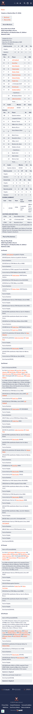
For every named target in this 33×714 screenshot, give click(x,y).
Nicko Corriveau (16, 74)
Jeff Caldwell (15, 60)
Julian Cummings (16, 98)
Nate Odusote (15, 66)
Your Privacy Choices (15, 707)
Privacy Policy (5, 705)
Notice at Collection (25, 707)
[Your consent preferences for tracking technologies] (2, 711)
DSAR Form (5, 707)
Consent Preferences (15, 705)
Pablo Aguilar (15, 69)
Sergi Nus (14, 63)
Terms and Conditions (26, 705)
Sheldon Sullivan (16, 89)
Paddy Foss (15, 80)
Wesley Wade (15, 72)
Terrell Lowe (15, 86)
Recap (3, 9)
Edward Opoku (16, 78)
